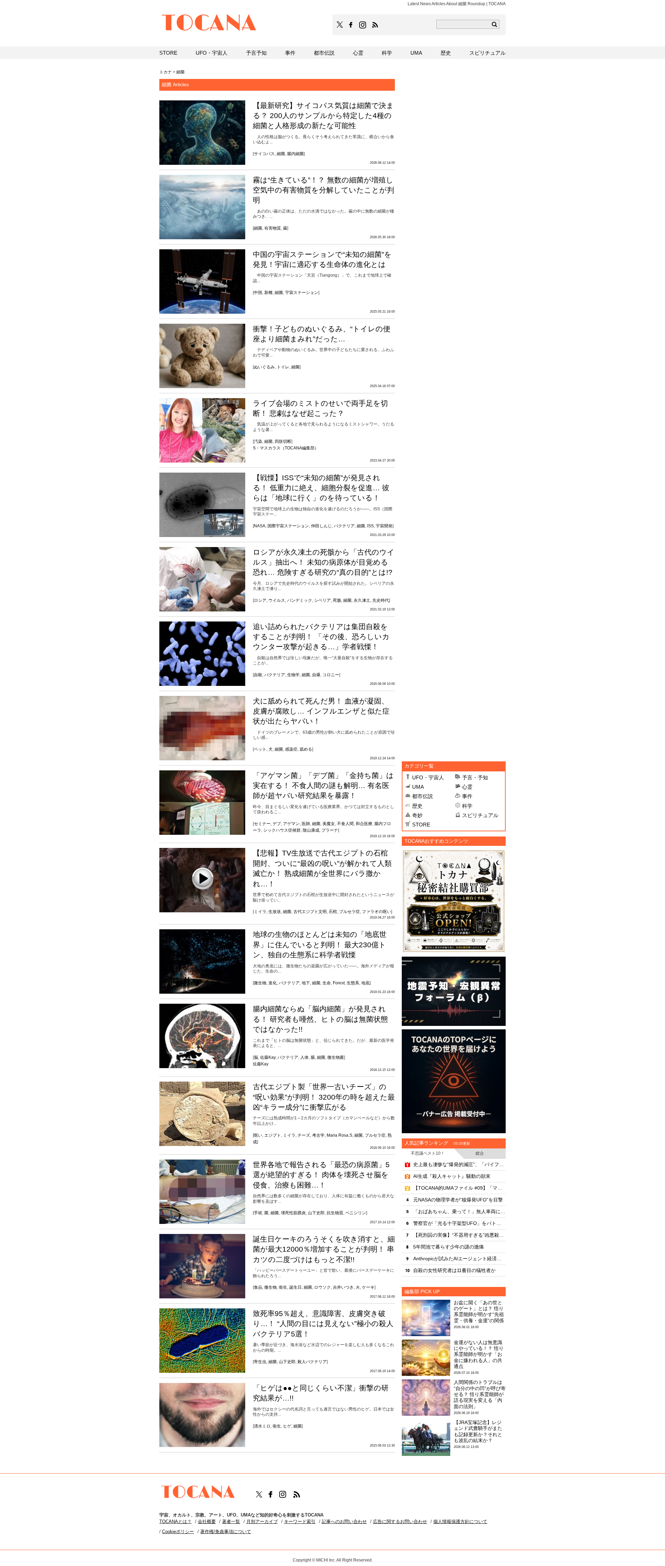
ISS (370, 526)
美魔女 (328, 823)
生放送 (274, 911)
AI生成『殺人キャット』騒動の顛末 (451, 1176)
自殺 (258, 674)
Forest (339, 983)
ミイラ (260, 911)
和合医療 (364, 823)
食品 (258, 1287)
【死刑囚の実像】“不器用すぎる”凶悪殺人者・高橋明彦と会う (459, 1235)
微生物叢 (335, 1057)
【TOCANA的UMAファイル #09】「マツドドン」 (459, 1188)
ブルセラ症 (349, 911)
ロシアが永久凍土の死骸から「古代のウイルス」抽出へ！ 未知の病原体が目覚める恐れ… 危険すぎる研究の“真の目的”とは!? (323, 562)
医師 (306, 823)
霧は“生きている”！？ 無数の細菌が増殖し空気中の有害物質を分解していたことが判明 (323, 190)
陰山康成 (311, 830)
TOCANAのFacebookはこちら (351, 24)
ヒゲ (287, 1426)
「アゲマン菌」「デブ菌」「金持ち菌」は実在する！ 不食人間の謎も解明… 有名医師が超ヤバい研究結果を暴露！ (323, 785)
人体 (304, 1057)
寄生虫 (260, 1361)
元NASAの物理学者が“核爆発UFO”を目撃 (458, 1199)
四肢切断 (283, 441)
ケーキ (368, 1287)
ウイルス (276, 600)
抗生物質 (335, 1212)
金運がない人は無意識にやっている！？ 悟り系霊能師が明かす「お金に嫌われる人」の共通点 (479, 1354)
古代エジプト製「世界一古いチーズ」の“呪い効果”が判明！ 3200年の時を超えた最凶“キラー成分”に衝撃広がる (324, 1097)
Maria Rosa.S (339, 1135)
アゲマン (291, 823)
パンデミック (299, 600)
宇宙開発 (384, 526)
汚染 (258, 441)
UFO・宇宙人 (428, 777)
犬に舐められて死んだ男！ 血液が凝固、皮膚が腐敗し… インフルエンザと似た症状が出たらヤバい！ (321, 711)
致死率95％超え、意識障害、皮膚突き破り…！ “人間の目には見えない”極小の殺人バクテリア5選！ (323, 1323)
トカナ (165, 72)
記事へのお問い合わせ (344, 1521)
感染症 (291, 749)
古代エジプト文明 (310, 911)
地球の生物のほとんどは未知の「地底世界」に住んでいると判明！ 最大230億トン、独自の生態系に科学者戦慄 (320, 944)
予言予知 (256, 53)
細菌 (281, 153)
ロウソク (322, 1287)
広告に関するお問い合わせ (400, 1521)
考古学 (318, 1135)
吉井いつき (343, 1287)
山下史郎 (316, 1212)
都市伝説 (422, 796)
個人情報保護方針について (460, 1521)
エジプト (272, 1135)
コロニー (330, 674)
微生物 (260, 983)
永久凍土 (362, 600)
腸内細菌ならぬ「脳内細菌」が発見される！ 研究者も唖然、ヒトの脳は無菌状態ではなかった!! (320, 1019)
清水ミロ (262, 1426)
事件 (467, 796)
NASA (259, 526)
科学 (467, 806)
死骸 (337, 600)
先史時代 (380, 600)
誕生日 (295, 1287)
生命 (326, 983)
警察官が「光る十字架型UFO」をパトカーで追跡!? (459, 1223)
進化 (272, 983)
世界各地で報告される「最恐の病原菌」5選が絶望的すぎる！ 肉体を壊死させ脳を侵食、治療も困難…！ (321, 1175)
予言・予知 (475, 777)
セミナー (262, 823)
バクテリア (344, 526)
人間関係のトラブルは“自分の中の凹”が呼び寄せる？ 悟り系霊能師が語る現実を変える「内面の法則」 (480, 1394)
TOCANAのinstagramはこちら (363, 24)
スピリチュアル (480, 815)
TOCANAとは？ (175, 1521)
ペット (260, 749)
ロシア (260, 600)
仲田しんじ (321, 526)
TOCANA (209, 23)
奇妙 (417, 815)
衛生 (283, 1287)
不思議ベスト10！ (428, 1153)
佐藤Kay (267, 1057)
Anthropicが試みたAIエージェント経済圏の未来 (459, 1258)
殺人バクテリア (312, 1361)
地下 (306, 983)
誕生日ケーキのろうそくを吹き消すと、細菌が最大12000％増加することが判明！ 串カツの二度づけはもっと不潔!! (324, 1249)
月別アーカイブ (262, 1521)
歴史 (417, 806)
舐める (306, 749)
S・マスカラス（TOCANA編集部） (286, 448)
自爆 (316, 674)
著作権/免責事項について (225, 1531)
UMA (418, 787)
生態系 (353, 983)
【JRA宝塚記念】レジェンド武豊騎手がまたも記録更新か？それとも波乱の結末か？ (478, 1431)
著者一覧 (231, 1521)
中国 (258, 292)
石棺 (333, 911)
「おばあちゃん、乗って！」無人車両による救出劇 (459, 1211)
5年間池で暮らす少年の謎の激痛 (448, 1247)
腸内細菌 (295, 153)
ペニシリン (355, 1212)
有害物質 (272, 228)
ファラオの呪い (376, 911)
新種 (268, 292)
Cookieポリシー (178, 1531)
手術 (258, 1212)
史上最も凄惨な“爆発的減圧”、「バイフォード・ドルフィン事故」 (459, 1164)
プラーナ (329, 830)
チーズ (304, 1135)
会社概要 (207, 1521)
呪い (258, 1135)
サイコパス (264, 153)
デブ (277, 823)
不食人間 (345, 823)
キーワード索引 (300, 1521)
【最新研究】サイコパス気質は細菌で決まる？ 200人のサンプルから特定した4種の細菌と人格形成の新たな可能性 (323, 115)
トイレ (283, 367)
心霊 (467, 787)
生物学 (293, 674)
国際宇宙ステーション (288, 526)
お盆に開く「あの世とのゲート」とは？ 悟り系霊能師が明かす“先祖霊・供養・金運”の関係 (479, 1311)
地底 (365, 983)
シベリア (322, 600)
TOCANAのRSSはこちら (375, 24)
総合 (480, 1153)
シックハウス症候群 (282, 830)
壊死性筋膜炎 (293, 1212)
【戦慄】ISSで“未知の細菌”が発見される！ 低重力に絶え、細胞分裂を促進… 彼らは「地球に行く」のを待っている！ (321, 488)
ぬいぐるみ (264, 367)
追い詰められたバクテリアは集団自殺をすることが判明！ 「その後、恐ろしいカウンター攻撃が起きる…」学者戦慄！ (321, 637)
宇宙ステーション (301, 292)
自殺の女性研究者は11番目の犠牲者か (454, 1270)
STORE (421, 824)
